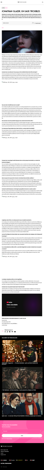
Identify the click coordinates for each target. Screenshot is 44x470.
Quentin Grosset (38, 23)
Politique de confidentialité (5, 451)
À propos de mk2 (3, 454)
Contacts (2, 453)
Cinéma (3, 7)
